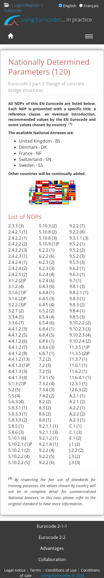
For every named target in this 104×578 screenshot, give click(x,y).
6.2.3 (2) (46, 262)
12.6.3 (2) (78, 390)
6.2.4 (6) (46, 280)
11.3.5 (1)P (79, 347)
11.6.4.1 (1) (80, 377)
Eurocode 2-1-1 (52, 526)
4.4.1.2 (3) (17, 329)
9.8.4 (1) (77, 311)
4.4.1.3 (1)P (19, 365)
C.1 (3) (75, 432)
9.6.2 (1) (77, 268)
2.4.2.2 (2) (17, 244)
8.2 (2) (45, 402)
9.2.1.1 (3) (48, 432)
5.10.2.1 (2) (19, 450)
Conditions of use (61, 570)
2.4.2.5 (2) (17, 274)
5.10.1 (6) (17, 438)
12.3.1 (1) (78, 383)
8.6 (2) (45, 414)
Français (91, 5)
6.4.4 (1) (46, 292)
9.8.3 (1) (77, 298)
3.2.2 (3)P (17, 305)
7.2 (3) (45, 365)
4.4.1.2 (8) (17, 353)
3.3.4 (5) (16, 317)
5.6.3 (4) (16, 402)
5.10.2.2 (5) (19, 462)
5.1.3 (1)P (17, 383)
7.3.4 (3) (46, 390)
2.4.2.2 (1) (17, 238)
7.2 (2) (45, 359)
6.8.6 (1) (46, 341)
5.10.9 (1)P (49, 244)
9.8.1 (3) (77, 286)
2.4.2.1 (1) (17, 232)
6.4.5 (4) (46, 305)
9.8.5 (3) (77, 317)
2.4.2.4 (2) (17, 268)
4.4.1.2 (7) (17, 347)
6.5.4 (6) (46, 323)
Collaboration (52, 559)
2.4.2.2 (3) (17, 250)
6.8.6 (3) (46, 347)
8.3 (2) (45, 408)
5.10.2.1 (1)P (20, 444)
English (70, 5)
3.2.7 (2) (16, 311)
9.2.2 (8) (77, 232)
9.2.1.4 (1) (48, 444)
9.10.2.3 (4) (80, 335)
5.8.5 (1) (16, 426)
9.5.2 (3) (77, 256)
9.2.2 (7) (77, 226)
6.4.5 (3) (46, 298)
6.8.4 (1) (46, 329)
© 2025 (63, 575)
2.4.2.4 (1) (17, 262)
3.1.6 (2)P (17, 298)
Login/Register (27, 5)
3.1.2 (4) (16, 286)
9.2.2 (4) (46, 450)
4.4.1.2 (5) (17, 335)
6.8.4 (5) (46, 335)
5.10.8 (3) (48, 238)
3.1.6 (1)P (17, 292)
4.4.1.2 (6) (17, 341)
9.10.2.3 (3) (80, 329)
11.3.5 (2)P (79, 353)
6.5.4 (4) (46, 317)
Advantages (52, 548)
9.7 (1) (75, 280)
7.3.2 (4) (46, 383)
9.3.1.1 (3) (78, 238)
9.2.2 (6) (46, 462)
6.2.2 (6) (46, 256)
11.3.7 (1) (78, 359)
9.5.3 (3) (77, 262)
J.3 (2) (74, 456)
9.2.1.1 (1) (48, 426)
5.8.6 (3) (16, 432)
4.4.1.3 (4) (17, 377)
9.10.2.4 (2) (80, 341)
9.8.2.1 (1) (78, 292)
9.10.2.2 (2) (80, 323)
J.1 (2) (74, 444)
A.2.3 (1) (77, 420)
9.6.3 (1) (77, 274)
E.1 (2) (75, 438)
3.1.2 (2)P (17, 280)
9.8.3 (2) (77, 305)
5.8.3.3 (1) (17, 414)
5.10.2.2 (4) (19, 456)
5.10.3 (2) (48, 226)
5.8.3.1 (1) (17, 408)
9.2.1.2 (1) (48, 438)
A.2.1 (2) (77, 402)
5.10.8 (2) (48, 232)
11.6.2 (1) (78, 371)
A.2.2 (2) (77, 414)
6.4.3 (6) (46, 286)
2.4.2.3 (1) (17, 256)
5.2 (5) (14, 390)
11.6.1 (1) (78, 365)
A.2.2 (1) (77, 408)
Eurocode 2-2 (52, 537)
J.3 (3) (74, 462)
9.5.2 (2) (77, 250)
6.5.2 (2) (46, 311)
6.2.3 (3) (46, 268)
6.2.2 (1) (46, 250)
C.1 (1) (75, 426)
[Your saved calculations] (6, 5)
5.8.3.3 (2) (17, 420)
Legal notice (15, 570)
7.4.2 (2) (46, 396)
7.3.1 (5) (46, 377)
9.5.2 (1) (77, 244)
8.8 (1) (45, 420)
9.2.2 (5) (46, 456)
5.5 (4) (14, 396)
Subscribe (13, 10)
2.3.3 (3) (16, 226)
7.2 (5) (45, 371)
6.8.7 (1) (46, 353)
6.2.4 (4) (46, 274)
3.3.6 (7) (16, 323)
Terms (35, 570)
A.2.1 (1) (77, 396)
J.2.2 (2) (76, 450)
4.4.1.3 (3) (17, 371)
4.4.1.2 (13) (19, 359)
